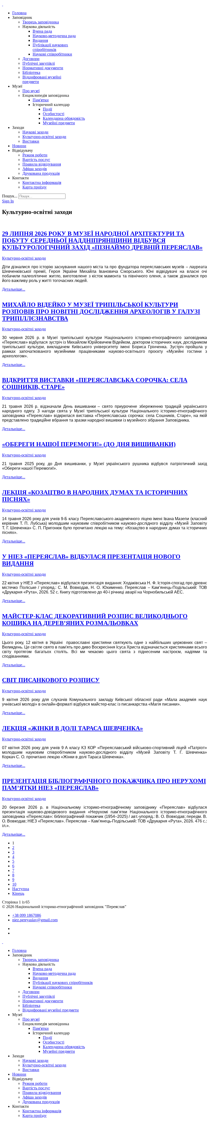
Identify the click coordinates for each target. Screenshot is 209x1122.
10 (14, 884)
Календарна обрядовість (64, 118)
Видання (40, 40)
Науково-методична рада (54, 36)
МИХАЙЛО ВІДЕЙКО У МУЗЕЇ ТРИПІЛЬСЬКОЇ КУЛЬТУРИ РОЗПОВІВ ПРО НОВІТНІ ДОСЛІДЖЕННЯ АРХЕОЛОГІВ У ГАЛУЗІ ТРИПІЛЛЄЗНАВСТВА (101, 311)
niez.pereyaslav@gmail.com (35, 920)
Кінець (18, 893)
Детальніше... (13, 289)
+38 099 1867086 (26, 915)
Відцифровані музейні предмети (50, 1010)
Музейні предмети (59, 123)
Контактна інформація (41, 182)
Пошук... (9, 196)
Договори (31, 59)
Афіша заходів (34, 169)
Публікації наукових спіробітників (50, 47)
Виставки (30, 141)
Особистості (53, 114)
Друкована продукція (41, 173)
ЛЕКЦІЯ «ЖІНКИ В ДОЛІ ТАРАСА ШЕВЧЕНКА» (72, 728)
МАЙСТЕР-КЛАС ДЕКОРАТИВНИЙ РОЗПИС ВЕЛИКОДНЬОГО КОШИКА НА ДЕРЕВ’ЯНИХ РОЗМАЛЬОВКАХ (95, 619)
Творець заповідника (40, 22)
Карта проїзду (34, 187)
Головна (19, 13)
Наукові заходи (35, 132)
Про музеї (31, 91)
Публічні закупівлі (38, 63)
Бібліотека (31, 72)
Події (47, 109)
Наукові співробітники (52, 54)
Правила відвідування (41, 164)
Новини (19, 146)
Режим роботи (34, 155)
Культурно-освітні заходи (44, 136)
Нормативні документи (42, 68)
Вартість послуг (36, 159)
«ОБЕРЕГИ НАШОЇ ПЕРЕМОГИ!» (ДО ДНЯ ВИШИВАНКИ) (89, 444)
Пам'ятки (41, 100)
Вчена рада (42, 31)
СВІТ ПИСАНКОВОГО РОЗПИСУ (51, 680)
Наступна (20, 889)
